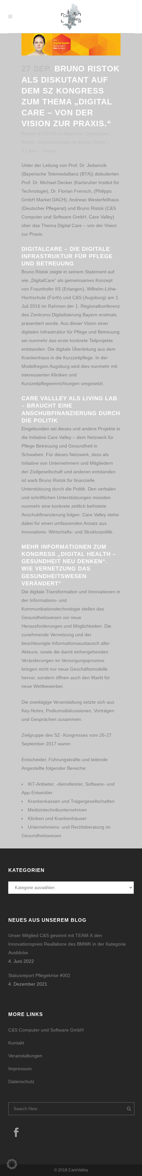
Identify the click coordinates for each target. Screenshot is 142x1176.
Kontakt (16, 1042)
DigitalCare (97, 133)
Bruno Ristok (92, 142)
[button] (12, 1164)
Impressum (20, 1068)
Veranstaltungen (54, 142)
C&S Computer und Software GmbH (46, 1030)
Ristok (27, 142)
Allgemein (73, 133)
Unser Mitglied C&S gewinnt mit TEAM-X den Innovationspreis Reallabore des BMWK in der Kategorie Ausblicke (67, 944)
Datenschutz (21, 1081)
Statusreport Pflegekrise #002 (39, 975)
